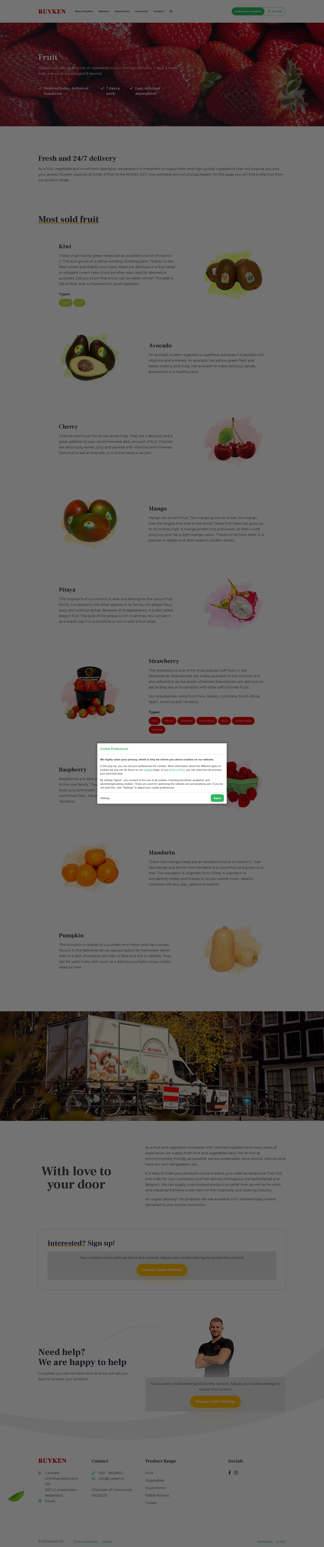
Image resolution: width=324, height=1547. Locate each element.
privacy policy (176, 769)
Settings (105, 798)
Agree (217, 798)
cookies (148, 769)
